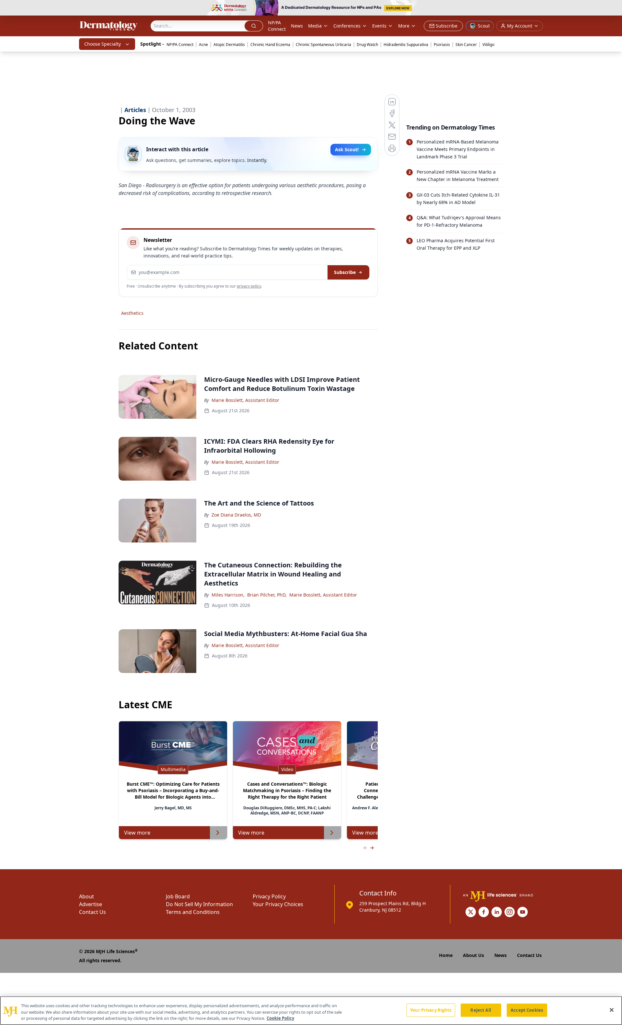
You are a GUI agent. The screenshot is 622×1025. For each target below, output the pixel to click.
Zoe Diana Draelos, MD (236, 515)
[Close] (612, 1010)
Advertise (90, 904)
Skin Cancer (466, 44)
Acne (203, 44)
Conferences (347, 26)
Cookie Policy (280, 1018)
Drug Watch (367, 44)
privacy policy (249, 286)
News (297, 26)
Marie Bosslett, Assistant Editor (245, 400)
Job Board (178, 896)
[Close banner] (613, 8)
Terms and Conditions (193, 912)
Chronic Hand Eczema (270, 44)
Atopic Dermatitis (229, 44)
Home (446, 955)
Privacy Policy (269, 896)
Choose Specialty (102, 44)
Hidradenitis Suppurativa (406, 44)
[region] (311, 1010)
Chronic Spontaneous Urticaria (323, 44)
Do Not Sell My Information (199, 904)
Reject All (480, 1010)
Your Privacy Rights (430, 1010)
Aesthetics (132, 313)
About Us (473, 955)
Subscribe (345, 272)
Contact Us (92, 912)
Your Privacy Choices (278, 904)
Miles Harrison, (228, 595)
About (86, 896)
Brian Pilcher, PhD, (267, 595)
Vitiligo (488, 44)
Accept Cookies (527, 1010)
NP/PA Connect (277, 25)
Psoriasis (442, 44)
